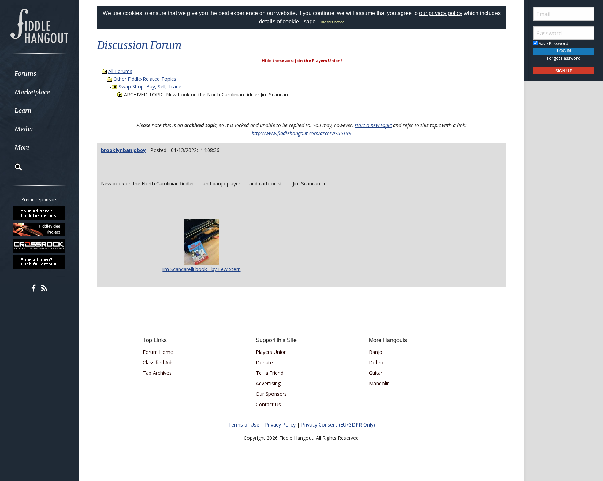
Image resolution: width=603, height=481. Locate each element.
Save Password (553, 43)
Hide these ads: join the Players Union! (302, 60)
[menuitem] (39, 73)
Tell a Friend (269, 373)
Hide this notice (331, 22)
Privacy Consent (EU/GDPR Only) (338, 424)
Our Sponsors (271, 394)
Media (24, 129)
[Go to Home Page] (39, 25)
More (22, 148)
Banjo (375, 352)
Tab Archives (157, 373)
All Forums (120, 71)
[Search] (14, 167)
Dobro (376, 362)
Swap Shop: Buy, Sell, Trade (150, 86)
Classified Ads (158, 362)
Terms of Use (243, 424)
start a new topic (373, 125)
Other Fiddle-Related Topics (144, 78)
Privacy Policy (280, 424)
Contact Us (268, 404)
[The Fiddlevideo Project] (39, 229)
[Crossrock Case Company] (39, 246)
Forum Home (158, 352)
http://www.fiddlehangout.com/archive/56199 (301, 133)
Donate (264, 362)
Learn (23, 111)
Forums (25, 74)
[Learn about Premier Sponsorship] (39, 213)
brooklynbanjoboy (123, 150)
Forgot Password (564, 58)
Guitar (375, 373)
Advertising (268, 383)
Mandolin (379, 383)
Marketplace (32, 92)
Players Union (271, 352)
